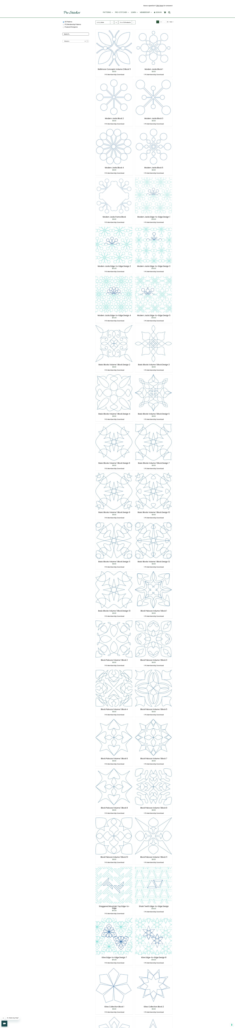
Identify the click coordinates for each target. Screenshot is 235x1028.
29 (167, 22)
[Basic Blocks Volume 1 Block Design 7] (153, 425)
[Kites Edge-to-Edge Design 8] (153, 919)
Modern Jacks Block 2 (114, 118)
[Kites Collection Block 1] (114, 968)
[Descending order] (116, 22)
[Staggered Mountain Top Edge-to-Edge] (114, 868)
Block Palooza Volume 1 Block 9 (153, 808)
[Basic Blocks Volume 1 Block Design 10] (153, 474)
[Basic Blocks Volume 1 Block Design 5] (153, 376)
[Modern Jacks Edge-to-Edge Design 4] (114, 277)
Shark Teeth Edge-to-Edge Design (154, 906)
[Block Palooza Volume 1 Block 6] (114, 720)
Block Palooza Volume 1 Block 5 (153, 709)
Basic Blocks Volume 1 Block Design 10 (154, 512)
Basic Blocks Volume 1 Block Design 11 (114, 561)
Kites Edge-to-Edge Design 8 (153, 957)
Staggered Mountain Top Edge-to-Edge (114, 907)
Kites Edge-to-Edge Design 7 (114, 957)
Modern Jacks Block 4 (114, 167)
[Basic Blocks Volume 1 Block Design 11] (114, 523)
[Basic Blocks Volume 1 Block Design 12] (153, 523)
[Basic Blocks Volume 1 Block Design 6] (114, 425)
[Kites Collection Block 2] (153, 968)
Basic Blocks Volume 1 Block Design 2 (114, 364)
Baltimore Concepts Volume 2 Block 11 (114, 69)
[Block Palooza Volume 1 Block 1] (153, 573)
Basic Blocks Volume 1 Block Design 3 (154, 364)
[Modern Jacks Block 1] (153, 31)
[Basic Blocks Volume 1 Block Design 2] (114, 326)
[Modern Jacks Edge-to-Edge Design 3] (153, 228)
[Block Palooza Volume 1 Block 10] (114, 819)
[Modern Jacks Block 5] (153, 129)
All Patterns (68, 22)
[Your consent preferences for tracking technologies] (232, 1025)
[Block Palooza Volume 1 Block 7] (153, 720)
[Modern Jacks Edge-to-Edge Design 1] (153, 179)
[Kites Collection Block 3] (114, 1018)
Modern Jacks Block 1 (154, 69)
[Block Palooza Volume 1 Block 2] (114, 622)
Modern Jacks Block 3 (153, 118)
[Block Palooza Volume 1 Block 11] (153, 819)
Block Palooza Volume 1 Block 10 (114, 857)
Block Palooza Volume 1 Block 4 (114, 709)
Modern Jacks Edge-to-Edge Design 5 (153, 315)
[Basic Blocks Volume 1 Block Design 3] (153, 326)
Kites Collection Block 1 (114, 1006)
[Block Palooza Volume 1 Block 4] (114, 671)
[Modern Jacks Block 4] (114, 129)
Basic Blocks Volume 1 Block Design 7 (154, 463)
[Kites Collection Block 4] (153, 1018)
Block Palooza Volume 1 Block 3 (153, 660)
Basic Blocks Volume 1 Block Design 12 (154, 561)
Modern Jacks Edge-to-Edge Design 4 (114, 315)
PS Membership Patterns (73, 24)
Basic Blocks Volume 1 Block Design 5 (154, 414)
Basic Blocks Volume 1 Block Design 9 (114, 512)
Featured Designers (71, 27)
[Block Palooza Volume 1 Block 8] (114, 770)
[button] (169, 12)
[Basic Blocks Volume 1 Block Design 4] (114, 376)
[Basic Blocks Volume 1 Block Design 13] (114, 573)
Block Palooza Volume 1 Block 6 (114, 758)
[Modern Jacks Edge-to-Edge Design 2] (114, 228)
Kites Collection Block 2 (154, 1006)
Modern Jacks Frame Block (114, 217)
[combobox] (75, 41)
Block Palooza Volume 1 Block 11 (153, 857)
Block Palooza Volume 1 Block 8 (114, 808)
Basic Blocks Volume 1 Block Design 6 (114, 463)
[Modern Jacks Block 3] (153, 80)
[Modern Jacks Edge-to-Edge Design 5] (153, 277)
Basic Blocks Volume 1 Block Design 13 (114, 611)
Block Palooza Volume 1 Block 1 (154, 611)
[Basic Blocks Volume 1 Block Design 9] (114, 474)
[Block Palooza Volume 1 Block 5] (153, 671)
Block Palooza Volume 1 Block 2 (114, 660)
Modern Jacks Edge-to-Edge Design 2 (114, 266)
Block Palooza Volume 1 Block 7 (153, 758)
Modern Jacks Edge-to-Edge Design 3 (153, 266)
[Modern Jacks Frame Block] (114, 179)
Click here (159, 6)
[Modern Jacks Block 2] (114, 80)
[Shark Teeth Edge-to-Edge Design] (153, 868)
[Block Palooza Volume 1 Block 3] (153, 622)
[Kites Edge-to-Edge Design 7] (114, 919)
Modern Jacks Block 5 (153, 167)
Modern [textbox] (74, 41)
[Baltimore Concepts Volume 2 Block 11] (114, 31)
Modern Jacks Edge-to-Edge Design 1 (153, 217)
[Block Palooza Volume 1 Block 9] (153, 770)
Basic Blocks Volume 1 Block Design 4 (114, 414)
